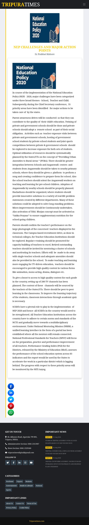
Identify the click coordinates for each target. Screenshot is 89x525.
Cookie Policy (24, 508)
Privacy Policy (11, 508)
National (39, 486)
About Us (9, 503)
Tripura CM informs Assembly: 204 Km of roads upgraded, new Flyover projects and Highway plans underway (63, 464)
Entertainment (11, 486)
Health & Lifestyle (26, 486)
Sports (8, 490)
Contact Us (20, 503)
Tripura (49, 437)
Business (29, 481)
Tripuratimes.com (36, 521)
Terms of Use (31, 503)
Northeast (9, 481)
